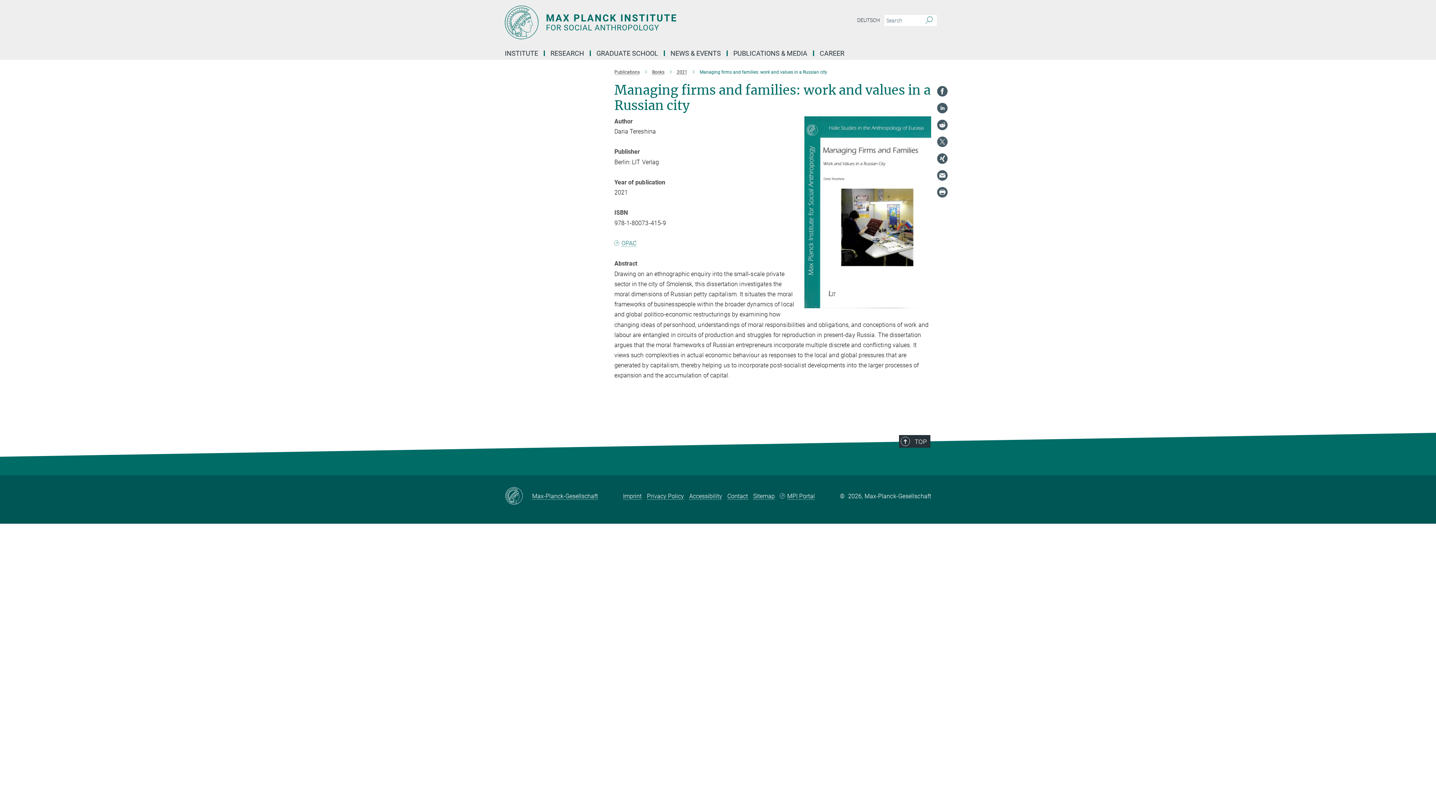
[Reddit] (942, 125)
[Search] (929, 20)
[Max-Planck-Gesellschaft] (518, 496)
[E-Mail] (942, 175)
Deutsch (868, 20)
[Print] (942, 192)
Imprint (632, 496)
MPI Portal (801, 496)
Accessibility (705, 496)
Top (921, 442)
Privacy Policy (665, 496)
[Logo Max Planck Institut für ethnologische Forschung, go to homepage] (645, 22)
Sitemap (764, 496)
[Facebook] (942, 91)
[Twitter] (942, 141)
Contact (737, 496)
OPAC (629, 243)
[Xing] (942, 158)
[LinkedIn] (942, 108)
